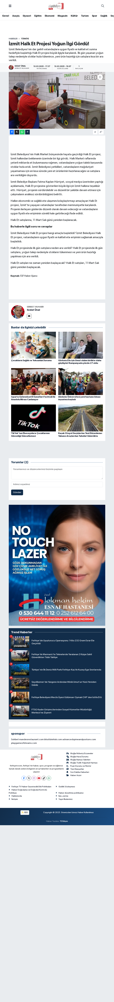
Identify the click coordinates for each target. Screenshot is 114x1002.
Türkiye (25, 39)
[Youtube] (39, 778)
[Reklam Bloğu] (57, 565)
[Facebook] (24, 778)
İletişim (15, 799)
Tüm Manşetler (77, 769)
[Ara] (102, 6)
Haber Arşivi (75, 775)
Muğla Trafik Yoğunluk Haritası (83, 763)
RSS (26, 812)
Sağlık (103, 16)
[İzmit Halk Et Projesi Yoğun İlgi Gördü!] (57, 100)
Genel (5, 16)
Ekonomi (49, 16)
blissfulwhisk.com (53, 739)
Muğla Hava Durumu (79, 757)
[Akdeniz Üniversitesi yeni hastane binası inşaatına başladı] (80, 381)
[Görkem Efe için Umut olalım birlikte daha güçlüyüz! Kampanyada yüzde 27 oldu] (80, 345)
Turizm (85, 16)
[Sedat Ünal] (17, 312)
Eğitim (37, 16)
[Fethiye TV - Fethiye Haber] (55, 6)
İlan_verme (63, 796)
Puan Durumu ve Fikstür (80, 766)
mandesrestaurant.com (31, 739)
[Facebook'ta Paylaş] (12, 132)
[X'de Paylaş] (16, 132)
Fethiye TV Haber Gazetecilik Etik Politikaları (31, 787)
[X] (29, 778)
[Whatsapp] (49, 778)
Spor (94, 16)
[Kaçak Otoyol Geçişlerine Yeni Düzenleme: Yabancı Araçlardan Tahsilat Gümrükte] (80, 418)
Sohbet (15, 739)
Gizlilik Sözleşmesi (67, 787)
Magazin (63, 16)
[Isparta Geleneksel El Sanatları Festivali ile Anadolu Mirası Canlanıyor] (33, 381)
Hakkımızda (17, 796)
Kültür (74, 16)
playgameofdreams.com (24, 743)
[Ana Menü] (10, 6)
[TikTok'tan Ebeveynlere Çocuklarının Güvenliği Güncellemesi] (33, 418)
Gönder (17, 492)
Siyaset (27, 16)
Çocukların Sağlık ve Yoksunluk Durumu (31, 360)
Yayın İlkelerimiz (66, 799)
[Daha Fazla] (27, 132)
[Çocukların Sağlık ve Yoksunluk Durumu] (33, 345)
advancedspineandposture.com (79, 739)
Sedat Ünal (33, 310)
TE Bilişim (64, 821)
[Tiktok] (44, 778)
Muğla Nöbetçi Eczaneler (81, 753)
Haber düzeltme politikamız (71, 793)
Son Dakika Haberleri (79, 772)
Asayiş (15, 16)
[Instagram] (34, 778)
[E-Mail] (29, 316)
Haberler (13, 39)
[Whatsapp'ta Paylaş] (22, 132)
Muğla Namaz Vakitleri (80, 760)
